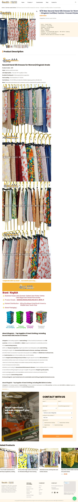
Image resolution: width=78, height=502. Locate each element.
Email (59, 401)
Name (44, 401)
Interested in (45, 420)
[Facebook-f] (52, 492)
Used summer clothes (49, 422)
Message (44, 427)
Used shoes (47, 425)
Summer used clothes (11, 7)
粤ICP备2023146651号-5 (58, 500)
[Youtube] (57, 492)
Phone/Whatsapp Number (64, 406)
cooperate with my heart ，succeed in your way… (19, 281)
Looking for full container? (48, 415)
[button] (74, 498)
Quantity (45, 410)
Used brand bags (59, 425)
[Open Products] (32, 2)
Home (3, 7)
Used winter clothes (64, 422)
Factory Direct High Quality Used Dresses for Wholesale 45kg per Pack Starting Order (28, 471)
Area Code (45, 406)
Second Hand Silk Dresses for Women (18, 65)
